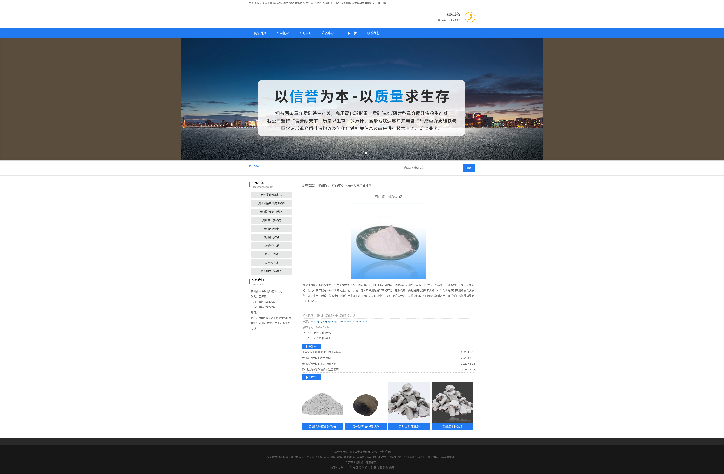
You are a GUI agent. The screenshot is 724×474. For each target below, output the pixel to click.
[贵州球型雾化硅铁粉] (366, 402)
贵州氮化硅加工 (322, 338)
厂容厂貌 (351, 33)
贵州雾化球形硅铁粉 (271, 211)
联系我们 (373, 33)
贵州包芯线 (271, 262)
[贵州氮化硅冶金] (452, 402)
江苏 (373, 467)
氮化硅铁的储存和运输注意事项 (320, 369)
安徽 (355, 467)
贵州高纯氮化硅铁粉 (322, 426)
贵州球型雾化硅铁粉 (365, 426)
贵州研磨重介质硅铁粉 (271, 203)
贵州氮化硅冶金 (452, 426)
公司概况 (283, 33)
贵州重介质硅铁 (271, 220)
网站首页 (260, 33)
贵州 (361, 467)
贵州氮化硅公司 (322, 332)
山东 (349, 467)
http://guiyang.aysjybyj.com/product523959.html (339, 321)
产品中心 (328, 33)
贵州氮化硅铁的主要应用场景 (319, 363)
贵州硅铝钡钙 (271, 228)
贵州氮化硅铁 (271, 237)
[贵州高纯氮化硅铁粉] (322, 402)
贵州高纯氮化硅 (409, 426)
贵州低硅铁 (271, 254)
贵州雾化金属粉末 (271, 194)
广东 (367, 467)
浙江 (385, 467)
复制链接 (384, 451)
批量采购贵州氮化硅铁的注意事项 (321, 352)
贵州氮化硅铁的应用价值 (316, 357)
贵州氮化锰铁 (271, 245)
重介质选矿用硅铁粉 (282, 2)
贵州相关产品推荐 (271, 271)
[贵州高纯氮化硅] (409, 402)
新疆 (379, 467)
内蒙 (391, 467)
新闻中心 (305, 33)
